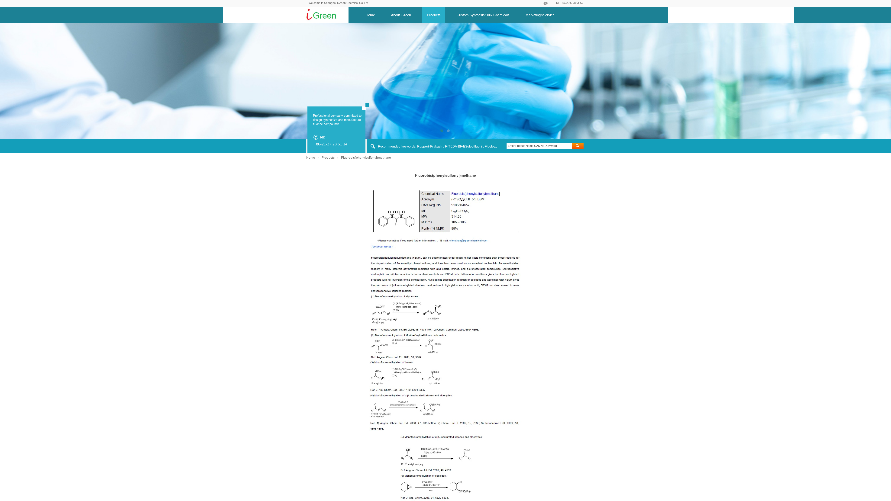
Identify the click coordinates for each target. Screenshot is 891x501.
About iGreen (401, 15)
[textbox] (539, 146)
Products (434, 15)
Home (370, 15)
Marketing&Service (540, 15)
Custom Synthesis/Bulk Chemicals (483, 15)
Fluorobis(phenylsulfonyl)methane (366, 157)
